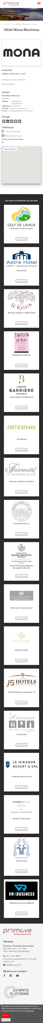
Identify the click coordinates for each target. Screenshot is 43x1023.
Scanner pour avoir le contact (12, 139)
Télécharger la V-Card (13, 136)
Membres (11, 24)
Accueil (4, 24)
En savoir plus (21, 239)
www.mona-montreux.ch (18, 108)
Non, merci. (6, 1020)
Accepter (5, 1015)
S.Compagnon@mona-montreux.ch (20, 111)
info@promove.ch (13, 965)
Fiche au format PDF (12, 131)
